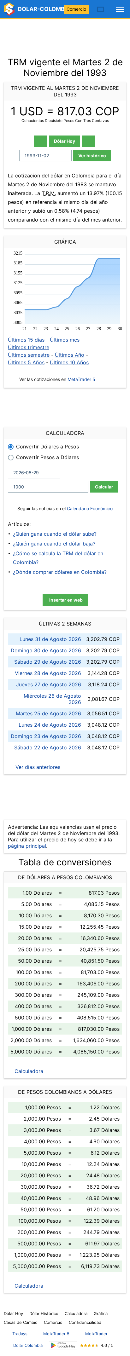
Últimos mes (65, 340)
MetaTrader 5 (81, 379)
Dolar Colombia (28, 1345)
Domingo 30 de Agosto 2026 (46, 650)
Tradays (19, 1333)
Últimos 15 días (26, 340)
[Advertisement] (65, 34)
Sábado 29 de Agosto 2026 (47, 662)
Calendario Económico (89, 508)
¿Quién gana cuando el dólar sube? (55, 534)
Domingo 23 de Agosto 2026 (46, 736)
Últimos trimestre (28, 347)
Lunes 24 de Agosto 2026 (50, 725)
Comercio (76, 9)
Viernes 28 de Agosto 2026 (48, 673)
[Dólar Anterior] (40, 141)
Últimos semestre (29, 355)
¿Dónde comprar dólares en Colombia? (60, 572)
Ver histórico (92, 155)
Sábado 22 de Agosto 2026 (47, 747)
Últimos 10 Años (69, 362)
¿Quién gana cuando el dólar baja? (54, 543)
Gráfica (101, 1313)
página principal (27, 846)
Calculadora (28, 1071)
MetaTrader (96, 1333)
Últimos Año (69, 355)
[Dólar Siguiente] (88, 141)
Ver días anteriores (37, 767)
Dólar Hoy (64, 141)
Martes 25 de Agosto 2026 (48, 713)
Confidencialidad (85, 1322)
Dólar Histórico (43, 1313)
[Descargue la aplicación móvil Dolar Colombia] (63, 1345)
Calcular (104, 486)
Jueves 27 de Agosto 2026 (48, 684)
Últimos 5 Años (26, 362)
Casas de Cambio (21, 1322)
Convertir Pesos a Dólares (47, 457)
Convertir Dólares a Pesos (47, 446)
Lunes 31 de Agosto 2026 (50, 639)
